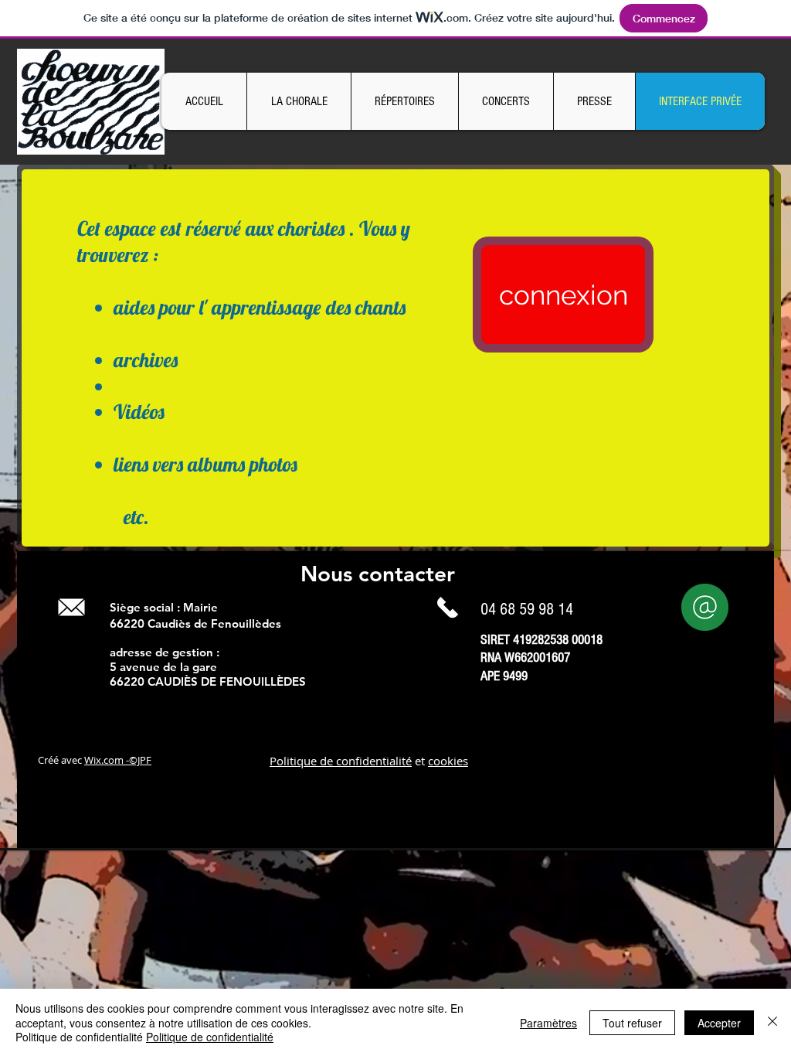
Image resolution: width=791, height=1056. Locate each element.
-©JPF (137, 760)
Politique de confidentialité (341, 760)
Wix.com (104, 760)
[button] (298, 101)
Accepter (719, 1022)
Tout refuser (632, 1022)
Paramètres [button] (548, 1022)
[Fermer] (772, 1022)
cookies (448, 760)
